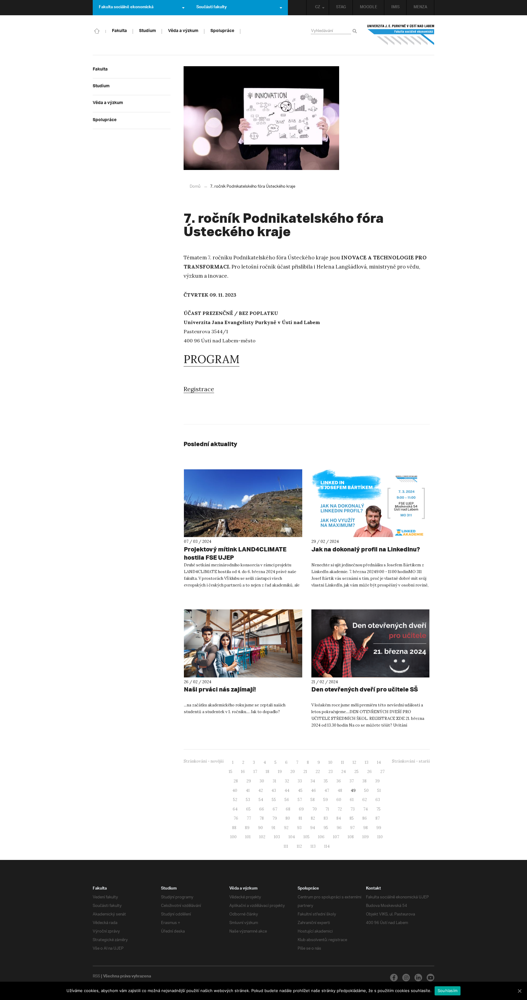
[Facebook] (394, 977)
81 (300, 818)
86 (364, 818)
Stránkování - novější (204, 761)
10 (330, 762)
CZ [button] (317, 8)
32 (287, 781)
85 (352, 818)
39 (377, 781)
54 (261, 799)
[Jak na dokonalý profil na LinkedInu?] (370, 503)
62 (364, 799)
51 (379, 790)
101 (248, 836)
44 (287, 790)
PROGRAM (211, 359)
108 (351, 836)
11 (342, 762)
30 (262, 781)
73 (352, 809)
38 (364, 781)
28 (236, 781)
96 (339, 827)
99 (378, 827)
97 (352, 827)
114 (327, 846)
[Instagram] (406, 977)
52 (235, 799)
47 (326, 790)
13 (366, 762)
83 (326, 818)
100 (233, 836)
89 (247, 827)
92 (286, 827)
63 (377, 799)
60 (338, 799)
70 (314, 809)
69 (301, 809)
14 (379, 762)
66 (261, 809)
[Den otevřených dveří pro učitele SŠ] (370, 643)
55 (274, 799)
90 (260, 827)
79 (274, 818)
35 (326, 781)
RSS (96, 977)
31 (274, 781)
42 (260, 790)
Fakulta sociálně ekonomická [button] (126, 8)
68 (288, 809)
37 (352, 781)
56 (287, 799)
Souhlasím (447, 990)
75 (378, 809)
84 (338, 818)
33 (300, 781)
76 (236, 818)
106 (321, 836)
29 (248, 781)
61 (352, 799)
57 (300, 799)
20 (292, 771)
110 (380, 836)
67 (275, 809)
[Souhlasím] (519, 991)
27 (382, 771)
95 (326, 827)
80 (287, 818)
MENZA (420, 8)
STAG (341, 8)
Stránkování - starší (411, 761)
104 (292, 836)
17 (255, 771)
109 (365, 836)
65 (248, 809)
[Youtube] (430, 977)
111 (286, 846)
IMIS (395, 8)
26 (369, 771)
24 (343, 771)
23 (330, 771)
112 (299, 846)
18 (267, 771)
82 (313, 818)
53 (248, 799)
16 (243, 771)
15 (230, 771)
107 (336, 836)
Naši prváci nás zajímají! (220, 689)
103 (277, 836)
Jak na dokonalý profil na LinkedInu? (365, 549)
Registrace (199, 389)
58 (312, 799)
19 (280, 771)
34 (312, 781)
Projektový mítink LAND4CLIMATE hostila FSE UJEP (235, 553)
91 (273, 827)
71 (327, 809)
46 (313, 790)
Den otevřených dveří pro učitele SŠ (364, 689)
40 (234, 790)
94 (312, 827)
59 (325, 799)
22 (318, 771)
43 (273, 790)
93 (299, 827)
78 (262, 818)
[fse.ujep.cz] (400, 34)
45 (300, 790)
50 (366, 790)
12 (354, 762)
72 (340, 809)
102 (262, 836)
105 (306, 836)
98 (365, 827)
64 (235, 809)
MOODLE (368, 8)
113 (313, 846)
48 (340, 790)
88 (234, 827)
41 (248, 790)
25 (356, 771)
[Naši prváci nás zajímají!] (243, 643)
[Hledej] (355, 31)
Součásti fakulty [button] (211, 8)
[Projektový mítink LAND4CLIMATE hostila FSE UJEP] (243, 503)
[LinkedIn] (418, 977)
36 (338, 781)
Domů (195, 186)
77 (249, 818)
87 (377, 818)
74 (365, 809)
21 (305, 771)
